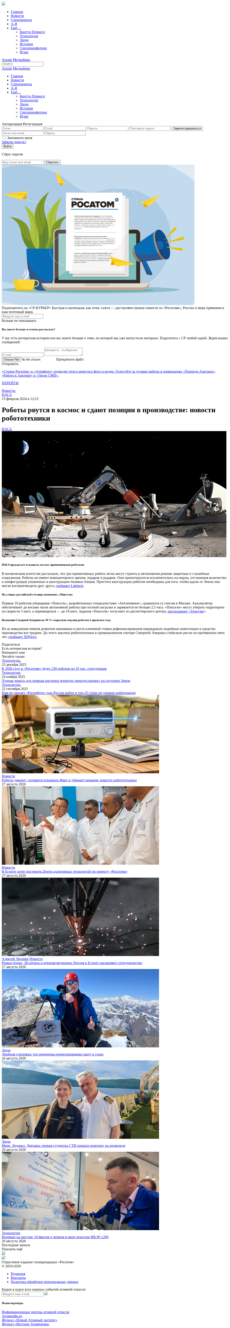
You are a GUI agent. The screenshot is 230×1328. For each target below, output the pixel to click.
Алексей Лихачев (15, 959)
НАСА (7, 395)
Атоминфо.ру (12, 1316)
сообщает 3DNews (22, 637)
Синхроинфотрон (33, 48)
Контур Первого (32, 32)
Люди (24, 40)
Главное (17, 12)
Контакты (18, 1278)
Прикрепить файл (70, 359)
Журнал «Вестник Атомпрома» (26, 1324)
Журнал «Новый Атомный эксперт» (29, 1320)
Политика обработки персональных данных (44, 1282)
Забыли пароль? (14, 142)
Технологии (29, 36)
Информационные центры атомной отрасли (35, 1312)
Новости (17, 16)
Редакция (18, 1274)
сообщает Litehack (69, 586)
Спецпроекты (21, 20)
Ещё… (16, 28)
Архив (7, 60)
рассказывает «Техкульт (186, 611)
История (26, 44)
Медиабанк (21, 60)
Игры (24, 52)
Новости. (9, 391)
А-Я (14, 24)
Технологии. (11, 660)
